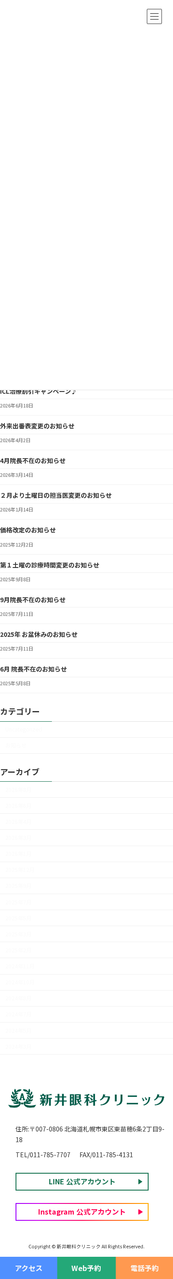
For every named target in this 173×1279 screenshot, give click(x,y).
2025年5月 (18, 918)
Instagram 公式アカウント (82, 1211)
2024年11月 (20, 966)
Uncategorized (23, 729)
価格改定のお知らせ (28, 529)
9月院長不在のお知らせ (33, 599)
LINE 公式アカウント (82, 1181)
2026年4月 (18, 822)
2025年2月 (18, 950)
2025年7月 (18, 902)
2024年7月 (18, 1014)
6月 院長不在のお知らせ (33, 668)
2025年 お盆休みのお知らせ (39, 634)
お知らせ (16, 745)
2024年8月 (18, 998)
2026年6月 (18, 806)
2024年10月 (20, 982)
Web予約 (86, 1268)
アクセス (29, 1268)
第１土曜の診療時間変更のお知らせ (49, 564)
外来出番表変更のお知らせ (37, 425)
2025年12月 (20, 870)
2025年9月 (18, 886)
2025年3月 (18, 934)
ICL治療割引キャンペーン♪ (38, 391)
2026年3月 (18, 838)
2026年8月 (18, 790)
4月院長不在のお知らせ (33, 460)
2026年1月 (18, 854)
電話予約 (144, 1268)
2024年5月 (18, 1031)
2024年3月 (18, 1047)
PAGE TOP (160, 1239)
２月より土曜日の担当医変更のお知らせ (56, 495)
